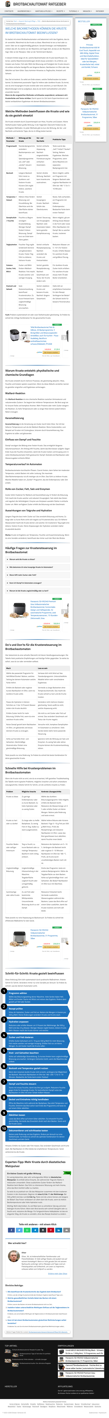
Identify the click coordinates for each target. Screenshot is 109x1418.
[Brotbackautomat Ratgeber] (7, 6)
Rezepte (60, 11)
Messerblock (11, 1407)
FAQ (39, 21)
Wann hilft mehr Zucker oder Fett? (22, 575)
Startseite (9, 11)
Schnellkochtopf (85, 1404)
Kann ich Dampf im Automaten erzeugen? (25, 583)
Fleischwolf (35, 1407)
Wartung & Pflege (43, 11)
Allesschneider (61, 1407)
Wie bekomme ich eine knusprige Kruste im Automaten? (31, 567)
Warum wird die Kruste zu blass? (22, 559)
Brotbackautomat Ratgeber (39, 4)
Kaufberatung (24, 11)
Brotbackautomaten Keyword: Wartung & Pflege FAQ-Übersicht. (48, 1332)
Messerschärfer (88, 1407)
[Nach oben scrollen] (105, 1414)
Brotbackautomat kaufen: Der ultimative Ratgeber (35, 1363)
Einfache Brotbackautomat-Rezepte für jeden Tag (27, 1350)
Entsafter (33, 1404)
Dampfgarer (43, 1407)
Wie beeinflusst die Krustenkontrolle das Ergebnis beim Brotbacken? (34, 1291)
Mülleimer (70, 1407)
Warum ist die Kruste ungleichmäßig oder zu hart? (28, 590)
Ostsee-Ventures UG (19, 1412)
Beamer (77, 1404)
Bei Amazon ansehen (51, 352)
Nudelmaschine (50, 1404)
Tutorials (73, 11)
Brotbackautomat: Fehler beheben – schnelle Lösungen (29, 1359)
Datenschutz (93, 1412)
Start (15, 21)
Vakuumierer (96, 1404)
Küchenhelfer (25, 1404)
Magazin (86, 11)
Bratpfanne (52, 1407)
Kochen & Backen (15, 1404)
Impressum (102, 1412)
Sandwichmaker (69, 1404)
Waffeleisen (40, 1404)
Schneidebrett (78, 1407)
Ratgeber (100, 11)
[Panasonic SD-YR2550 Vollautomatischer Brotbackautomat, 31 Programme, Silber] (89, 106)
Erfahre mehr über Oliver (57, 1273)
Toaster (19, 1407)
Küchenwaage (27, 1407)
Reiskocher (59, 1404)
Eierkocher (98, 1407)
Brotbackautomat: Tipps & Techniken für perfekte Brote (35, 1354)
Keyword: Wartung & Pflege (27, 21)
